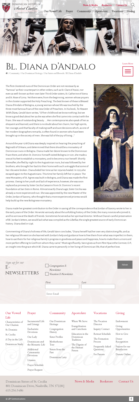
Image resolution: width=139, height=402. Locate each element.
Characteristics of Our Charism (14, 323)
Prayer (69, 11)
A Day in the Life (14, 339)
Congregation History (56, 330)
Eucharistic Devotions (33, 330)
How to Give (122, 333)
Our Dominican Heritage (31, 73)
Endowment (122, 321)
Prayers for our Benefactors (123, 348)
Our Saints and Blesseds (54, 73)
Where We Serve (79, 321)
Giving (131, 11)
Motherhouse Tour (56, 343)
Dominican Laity (58, 357)
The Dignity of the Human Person (79, 347)
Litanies (31, 360)
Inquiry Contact (102, 328)
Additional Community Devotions (33, 352)
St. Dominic (11, 329)
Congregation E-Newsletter (58, 267)
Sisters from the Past (57, 351)
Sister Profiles (56, 336)
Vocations (117, 11)
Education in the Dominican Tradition (80, 336)
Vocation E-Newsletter (61, 274)
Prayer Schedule (35, 365)
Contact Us (121, 5)
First (47, 282)
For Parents (99, 354)
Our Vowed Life (53, 11)
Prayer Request (34, 369)
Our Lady (32, 336)
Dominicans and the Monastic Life (36, 343)
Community (84, 11)
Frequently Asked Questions (102, 348)
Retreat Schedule (102, 333)
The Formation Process (101, 340)
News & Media (90, 5)
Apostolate (101, 11)
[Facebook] (131, 399)
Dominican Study (14, 344)
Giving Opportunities (123, 328)
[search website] (133, 4)
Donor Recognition (122, 340)
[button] (127, 71)
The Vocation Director (100, 323)
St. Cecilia (10, 334)
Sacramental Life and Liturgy (35, 323)
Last (83, 282)
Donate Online (123, 354)
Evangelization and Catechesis (79, 328)
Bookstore (107, 5)
